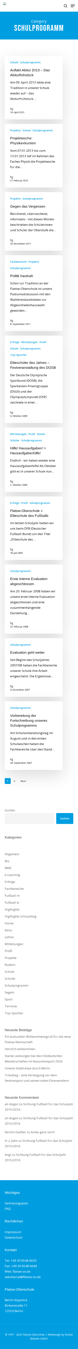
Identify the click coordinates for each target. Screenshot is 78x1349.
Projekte (15, 130)
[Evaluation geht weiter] (34, 667)
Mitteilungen (29, 342)
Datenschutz (13, 1237)
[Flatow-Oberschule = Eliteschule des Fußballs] (34, 528)
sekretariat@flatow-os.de (23, 1277)
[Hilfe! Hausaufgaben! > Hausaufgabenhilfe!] (34, 460)
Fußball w (12, 902)
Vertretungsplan (16, 1203)
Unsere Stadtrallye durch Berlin (27, 1068)
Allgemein (12, 854)
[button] (73, 6)
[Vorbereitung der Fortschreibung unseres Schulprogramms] (34, 735)
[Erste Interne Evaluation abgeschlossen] (34, 599)
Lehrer (9, 937)
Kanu (8, 930)
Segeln (9, 992)
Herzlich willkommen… (21, 1049)
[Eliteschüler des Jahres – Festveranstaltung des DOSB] (34, 379)
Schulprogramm (30, 62)
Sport (9, 999)
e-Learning (12, 875)
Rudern (10, 965)
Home (9, 923)
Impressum (13, 1232)
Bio (7, 861)
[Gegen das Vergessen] (34, 221)
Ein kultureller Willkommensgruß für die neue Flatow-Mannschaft (38, 1039)
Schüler (14, 440)
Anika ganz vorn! (42, 1132)
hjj (11, 108)
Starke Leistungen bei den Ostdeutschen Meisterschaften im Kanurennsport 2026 (34, 1058)
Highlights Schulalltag (20, 916)
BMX (8, 868)
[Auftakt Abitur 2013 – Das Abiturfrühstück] (34, 87)
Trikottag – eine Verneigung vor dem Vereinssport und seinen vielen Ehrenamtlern (37, 1078)
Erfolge (14, 342)
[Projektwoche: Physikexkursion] (34, 155)
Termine (11, 1006)
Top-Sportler (18, 355)
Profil (43, 342)
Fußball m (12, 895)
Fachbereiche (18, 261)
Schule (14, 62)
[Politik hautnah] (34, 293)
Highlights (12, 909)
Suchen (10, 810)
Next (23, 781)
